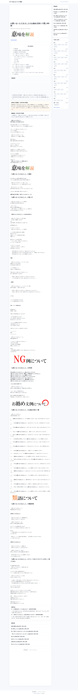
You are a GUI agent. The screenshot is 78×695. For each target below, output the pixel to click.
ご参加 (17, 61)
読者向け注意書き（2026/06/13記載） (22, 50)
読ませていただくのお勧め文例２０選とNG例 (20, 639)
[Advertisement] (39, 13)
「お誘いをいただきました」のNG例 (21, 64)
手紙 (16, 59)
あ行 (61, 42)
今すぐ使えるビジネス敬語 (15, 1)
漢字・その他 (61, 102)
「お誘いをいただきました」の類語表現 (22, 67)
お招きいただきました (19, 69)
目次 (30, 46)
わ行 (61, 98)
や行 (61, 87)
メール (17, 62)
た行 (61, 61)
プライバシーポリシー (64, 1)
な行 (61, 68)
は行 (61, 74)
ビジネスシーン (18, 58)
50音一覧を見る (57, 107)
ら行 (61, 91)
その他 (56, 104)
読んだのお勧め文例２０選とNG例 (17, 636)
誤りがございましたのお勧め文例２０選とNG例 (20, 644)
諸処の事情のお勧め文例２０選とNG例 (18, 626)
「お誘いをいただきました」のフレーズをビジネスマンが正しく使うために (28, 72)
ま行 (61, 81)
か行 (61, 49)
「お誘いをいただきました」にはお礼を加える (24, 56)
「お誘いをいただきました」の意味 (21, 53)
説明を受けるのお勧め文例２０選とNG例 (19, 641)
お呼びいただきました (19, 70)
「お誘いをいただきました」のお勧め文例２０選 (23, 66)
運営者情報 (26, 649)
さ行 (61, 55)
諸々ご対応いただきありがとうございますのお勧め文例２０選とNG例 (24, 631)
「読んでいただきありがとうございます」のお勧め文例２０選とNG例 (24, 633)
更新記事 (16, 48)
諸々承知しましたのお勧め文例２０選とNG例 (20, 628)
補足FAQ (16, 74)
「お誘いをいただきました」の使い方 (21, 55)
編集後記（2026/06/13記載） (20, 52)
